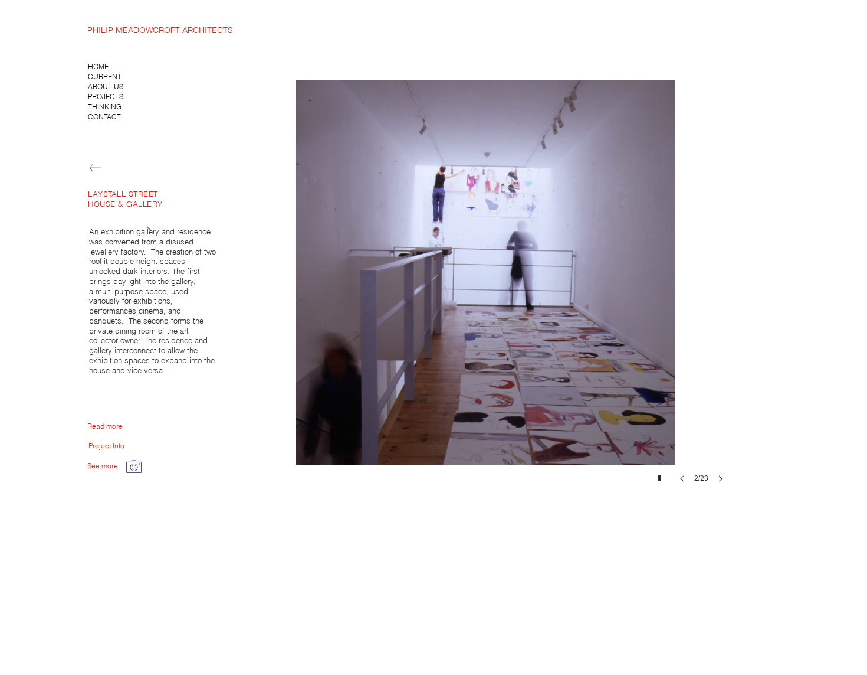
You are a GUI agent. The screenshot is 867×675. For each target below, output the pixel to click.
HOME (98, 66)
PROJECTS (105, 96)
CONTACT (104, 116)
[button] (485, 293)
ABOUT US (105, 86)
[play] (660, 475)
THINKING (104, 106)
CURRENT (104, 76)
